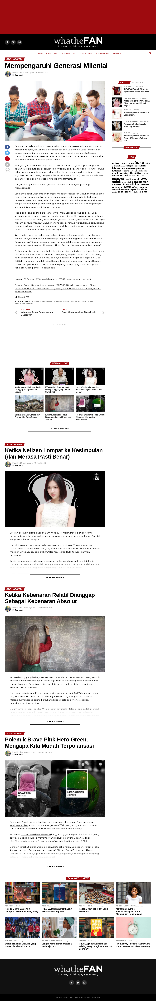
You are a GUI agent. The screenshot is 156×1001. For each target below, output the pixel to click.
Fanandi (117, 53)
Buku (139, 163)
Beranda (39, 53)
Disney (122, 166)
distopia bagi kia (133, 166)
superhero (124, 191)
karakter (47, 301)
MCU (131, 175)
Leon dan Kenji (127, 173)
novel (143, 178)
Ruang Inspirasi (69, 53)
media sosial (139, 176)
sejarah (144, 187)
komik (114, 173)
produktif (141, 184)
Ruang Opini (52, 53)
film (143, 165)
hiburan (116, 168)
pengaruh (20, 303)
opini (91, 301)
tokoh (137, 192)
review (129, 187)
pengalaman (140, 181)
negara (135, 179)
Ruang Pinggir (102, 53)
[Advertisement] (78, 17)
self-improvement (120, 189)
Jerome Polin (92, 847)
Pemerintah (125, 182)
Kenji (138, 171)
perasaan (116, 184)
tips (132, 192)
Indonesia (127, 168)
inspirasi (138, 168)
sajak (137, 187)
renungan (117, 187)
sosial (30, 303)
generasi (37, 301)
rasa (147, 184)
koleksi (144, 171)
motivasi (118, 179)
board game (127, 163)
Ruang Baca (86, 53)
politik (133, 184)
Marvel (124, 175)
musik (128, 179)
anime (116, 163)
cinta (116, 166)
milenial (83, 301)
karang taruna (61, 301)
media (74, 301)
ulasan (143, 191)
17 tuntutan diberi (36, 834)
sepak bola (135, 189)
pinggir (125, 184)
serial (144, 189)
